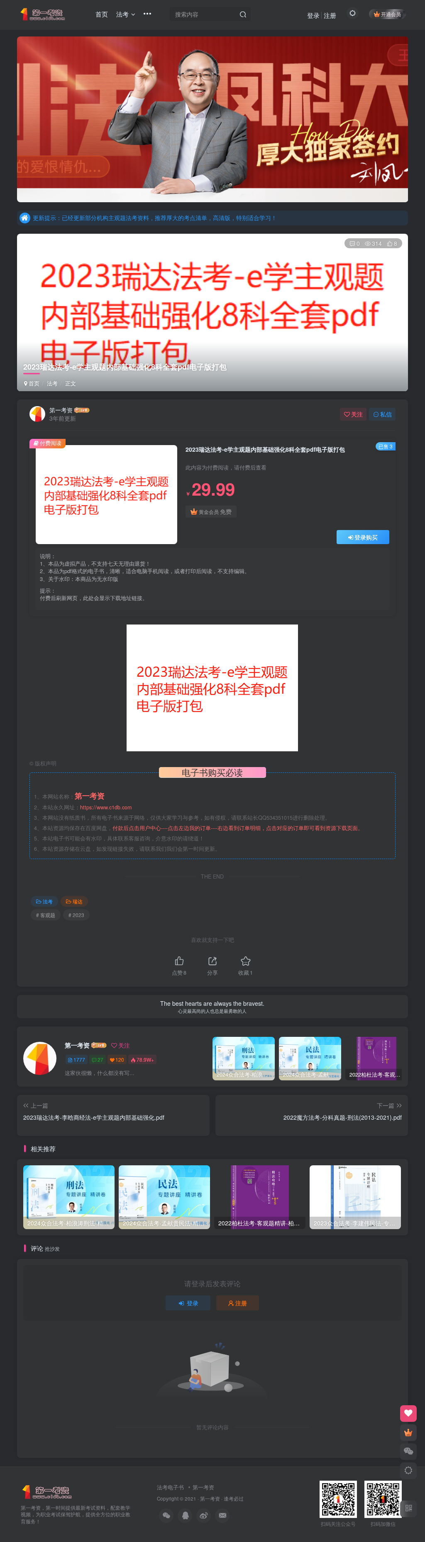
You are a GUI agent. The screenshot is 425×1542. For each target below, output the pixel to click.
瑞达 (78, 901)
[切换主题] (408, 1470)
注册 (330, 15)
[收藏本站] (408, 1413)
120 (119, 1059)
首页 (33, 383)
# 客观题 (45, 914)
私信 (386, 414)
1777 (79, 1059)
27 (100, 1059)
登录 (313, 15)
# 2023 (76, 914)
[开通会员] (408, 1432)
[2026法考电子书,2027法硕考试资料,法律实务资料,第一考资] (47, 1491)
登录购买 (366, 537)
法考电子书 (170, 1487)
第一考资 (61, 410)
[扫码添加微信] (408, 1451)
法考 (52, 383)
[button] (17, 117)
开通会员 (391, 13)
